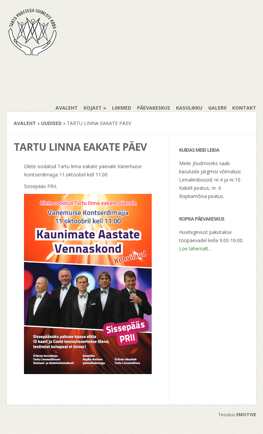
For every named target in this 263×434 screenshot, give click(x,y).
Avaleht (66, 107)
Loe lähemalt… (195, 248)
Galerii (217, 107)
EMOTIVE (246, 414)
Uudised (51, 123)
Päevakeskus (153, 107)
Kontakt (244, 107)
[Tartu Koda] (32, 53)
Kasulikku (189, 107)
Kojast (93, 107)
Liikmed (121, 107)
